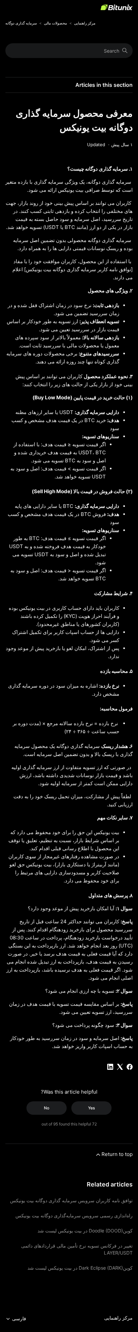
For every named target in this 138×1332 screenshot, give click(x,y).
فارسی (18, 1318)
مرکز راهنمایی (84, 23)
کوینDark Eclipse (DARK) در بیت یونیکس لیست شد (80, 1268)
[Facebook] (130, 1067)
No (46, 1107)
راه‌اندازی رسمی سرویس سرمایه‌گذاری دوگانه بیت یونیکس (74, 1215)
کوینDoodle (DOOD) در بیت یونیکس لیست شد (85, 1230)
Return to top (117, 1154)
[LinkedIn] (110, 1067)
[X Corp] (120, 1067)
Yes (91, 1107)
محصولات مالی (55, 23)
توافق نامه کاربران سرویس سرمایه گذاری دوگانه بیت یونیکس (71, 1200)
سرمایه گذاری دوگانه (21, 23)
